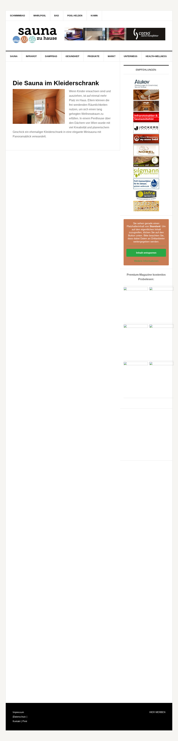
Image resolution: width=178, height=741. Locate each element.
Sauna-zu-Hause (35, 35)
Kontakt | (17, 721)
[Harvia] (146, 98)
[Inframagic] (146, 120)
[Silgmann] (146, 176)
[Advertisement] (150, 434)
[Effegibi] (146, 109)
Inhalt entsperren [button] (146, 252)
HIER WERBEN (157, 712)
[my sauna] (146, 142)
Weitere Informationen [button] (146, 260)
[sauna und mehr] (146, 165)
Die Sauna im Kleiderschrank (56, 83)
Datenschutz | (20, 716)
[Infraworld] (146, 198)
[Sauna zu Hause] (146, 209)
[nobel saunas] (146, 154)
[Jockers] (146, 131)
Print (24, 721)
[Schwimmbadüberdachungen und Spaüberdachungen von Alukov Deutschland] (146, 87)
